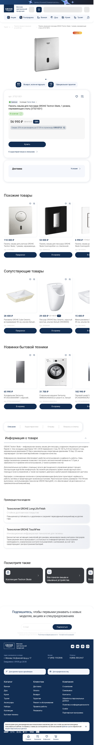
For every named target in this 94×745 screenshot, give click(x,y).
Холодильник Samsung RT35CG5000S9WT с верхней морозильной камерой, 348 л (16, 396)
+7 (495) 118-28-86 (55, 658)
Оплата (36, 690)
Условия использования (66, 635)
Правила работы (40, 706)
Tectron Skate (31, 102)
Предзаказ (20, 255)
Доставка (37, 686)
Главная (28, 739)
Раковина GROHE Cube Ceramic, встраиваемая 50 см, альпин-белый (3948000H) (19, 321)
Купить (27, 144)
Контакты (66, 694)
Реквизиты (37, 710)
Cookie (65, 709)
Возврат (36, 694)
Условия (74, 169)
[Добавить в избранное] (30, 204)
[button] (39, 9)
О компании (67, 686)
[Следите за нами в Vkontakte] (77, 646)
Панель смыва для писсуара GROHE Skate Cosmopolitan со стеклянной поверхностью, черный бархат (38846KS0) (54, 245)
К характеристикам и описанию (21, 152)
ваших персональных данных (16, 729)
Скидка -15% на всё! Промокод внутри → (46, 2)
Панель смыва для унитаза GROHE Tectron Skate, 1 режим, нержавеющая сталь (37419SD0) (20, 245)
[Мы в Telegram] (72, 646)
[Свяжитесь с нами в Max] (82, 646)
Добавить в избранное (76, 96)
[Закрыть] (86, 726)
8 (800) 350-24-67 (77, 658)
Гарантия (37, 698)
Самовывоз (67, 690)
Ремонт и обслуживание (43, 702)
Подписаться (62, 627)
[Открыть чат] (88, 646)
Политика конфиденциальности (48, 635)
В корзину (56, 255)
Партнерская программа (72, 713)
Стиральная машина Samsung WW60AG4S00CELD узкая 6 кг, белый (55, 396)
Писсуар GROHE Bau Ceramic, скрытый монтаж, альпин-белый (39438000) (55, 321)
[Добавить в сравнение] (82, 96)
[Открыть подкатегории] (10, 27)
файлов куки (66, 726)
